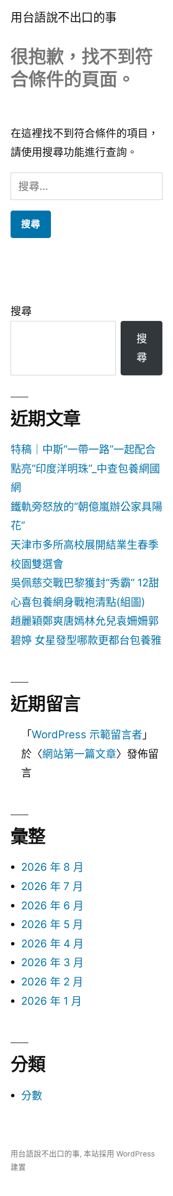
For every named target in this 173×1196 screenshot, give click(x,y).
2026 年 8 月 (52, 867)
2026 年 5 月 (52, 924)
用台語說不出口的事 (64, 17)
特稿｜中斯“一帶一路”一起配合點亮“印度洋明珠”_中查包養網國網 (85, 468)
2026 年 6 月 (52, 905)
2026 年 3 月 (52, 962)
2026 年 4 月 (52, 943)
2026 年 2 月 (52, 981)
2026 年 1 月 (51, 1001)
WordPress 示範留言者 (87, 734)
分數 (31, 1095)
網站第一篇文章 (79, 753)
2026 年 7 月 (52, 886)
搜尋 (21, 311)
